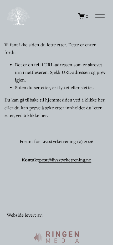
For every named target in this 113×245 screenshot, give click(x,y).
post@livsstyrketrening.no (65, 160)
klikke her (94, 100)
